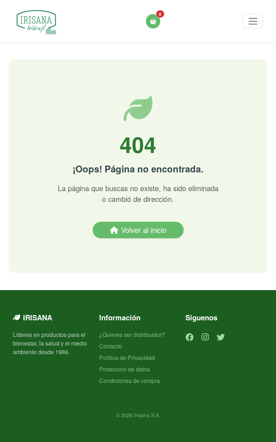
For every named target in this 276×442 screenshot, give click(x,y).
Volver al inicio (143, 230)
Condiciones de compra (129, 380)
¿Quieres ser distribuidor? (132, 334)
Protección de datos (124, 369)
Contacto (110, 346)
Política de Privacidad (127, 357)
